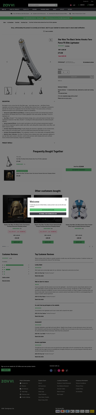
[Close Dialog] (66, 199)
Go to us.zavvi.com (48, 209)
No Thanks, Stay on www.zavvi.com (48, 213)
